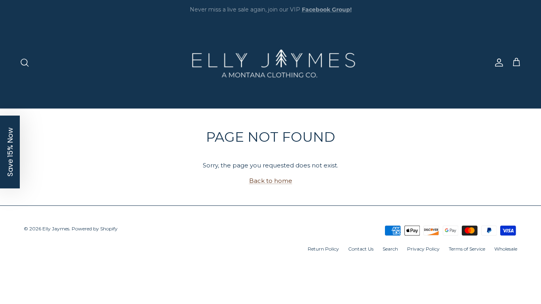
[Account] (497, 62)
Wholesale (505, 249)
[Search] (24, 62)
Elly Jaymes (55, 229)
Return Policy (323, 249)
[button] (10, 152)
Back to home (270, 180)
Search (390, 249)
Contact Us (360, 249)
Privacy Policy (423, 249)
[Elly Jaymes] (270, 63)
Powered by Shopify (95, 229)
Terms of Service (467, 249)
